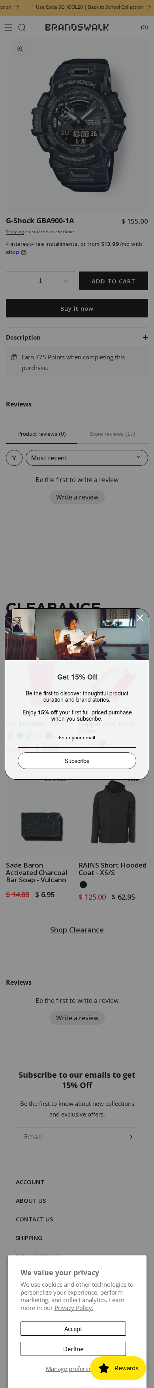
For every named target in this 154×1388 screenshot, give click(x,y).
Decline (73, 1349)
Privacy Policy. (74, 1308)
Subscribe (77, 761)
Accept (73, 1329)
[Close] (139, 617)
